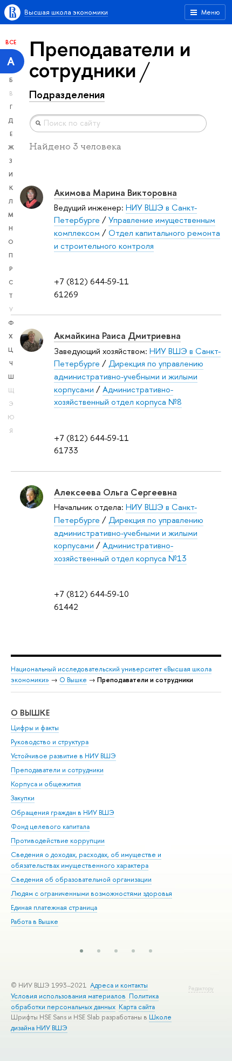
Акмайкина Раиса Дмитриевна (117, 335)
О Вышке (73, 679)
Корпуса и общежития (46, 783)
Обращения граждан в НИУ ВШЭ (62, 812)
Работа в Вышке (34, 921)
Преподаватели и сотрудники (57, 769)
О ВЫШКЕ (30, 712)
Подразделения (67, 94)
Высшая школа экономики (66, 12)
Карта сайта (137, 1006)
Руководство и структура (49, 741)
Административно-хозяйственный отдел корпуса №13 (120, 552)
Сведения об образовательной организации (81, 879)
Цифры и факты (35, 727)
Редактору (201, 988)
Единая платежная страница (54, 907)
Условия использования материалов (68, 996)
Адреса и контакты (119, 985)
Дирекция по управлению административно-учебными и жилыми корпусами (128, 376)
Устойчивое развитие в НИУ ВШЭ (63, 755)
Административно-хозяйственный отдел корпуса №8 (118, 396)
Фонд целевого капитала (50, 826)
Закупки (23, 797)
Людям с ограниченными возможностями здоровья (91, 893)
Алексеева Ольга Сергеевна (115, 492)
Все (10, 42)
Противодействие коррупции (58, 840)
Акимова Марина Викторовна (115, 192)
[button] (81, 951)
